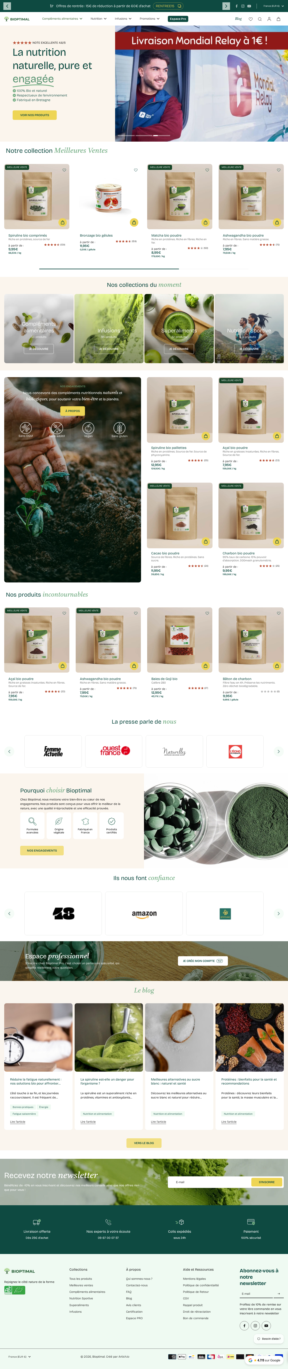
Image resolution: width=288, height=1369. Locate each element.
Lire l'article (17, 1122)
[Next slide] (226, 6)
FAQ (129, 1292)
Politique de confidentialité (201, 1285)
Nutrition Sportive (81, 1298)
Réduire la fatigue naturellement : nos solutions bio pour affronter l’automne (35, 1082)
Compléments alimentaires (87, 1292)
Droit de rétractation (197, 1311)
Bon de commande (196, 1318)
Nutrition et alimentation (97, 1113)
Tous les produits (80, 1279)
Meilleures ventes (81, 1285)
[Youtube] (249, 6)
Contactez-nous (137, 1285)
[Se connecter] (269, 19)
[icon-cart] (278, 19)
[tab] (126, 136)
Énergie (43, 1107)
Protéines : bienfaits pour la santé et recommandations (249, 1081)
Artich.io (123, 1356)
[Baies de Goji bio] (179, 640)
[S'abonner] (279, 1294)
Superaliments (79, 1305)
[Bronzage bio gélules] (108, 196)
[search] (259, 19)
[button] (62, 222)
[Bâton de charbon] (251, 640)
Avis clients (133, 1305)
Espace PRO (134, 1318)
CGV (186, 1298)
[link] (53, 751)
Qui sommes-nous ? (139, 1279)
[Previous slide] (7, 6)
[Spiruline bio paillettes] (180, 410)
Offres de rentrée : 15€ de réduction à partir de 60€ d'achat (103, 6)
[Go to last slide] (9, 751)
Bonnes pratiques (23, 1107)
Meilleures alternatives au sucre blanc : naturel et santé (175, 1081)
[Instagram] (243, 6)
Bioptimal (98, 1356)
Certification (134, 1311)
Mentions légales (194, 1279)
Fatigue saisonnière (24, 1113)
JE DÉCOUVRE (38, 349)
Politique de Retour (196, 1292)
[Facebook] (236, 6)
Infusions (75, 1311)
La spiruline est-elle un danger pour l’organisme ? (107, 1081)
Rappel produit (193, 1305)
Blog (238, 19)
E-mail (180, 1182)
